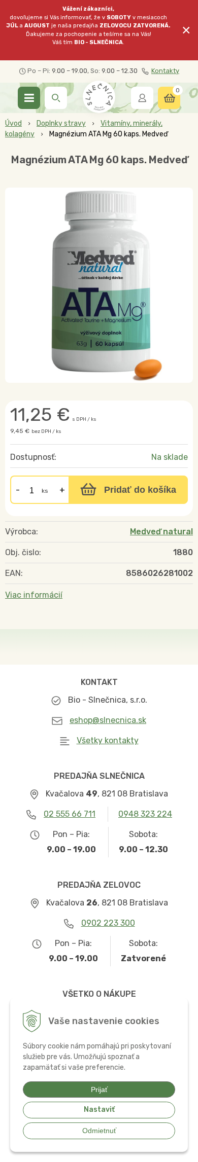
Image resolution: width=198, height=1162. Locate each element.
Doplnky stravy (61, 123)
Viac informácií (33, 595)
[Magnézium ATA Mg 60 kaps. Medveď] (99, 285)
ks (45, 490)
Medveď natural (161, 531)
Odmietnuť (99, 1131)
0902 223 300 (108, 923)
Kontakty (165, 71)
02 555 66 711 (69, 814)
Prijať (99, 1089)
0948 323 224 (145, 814)
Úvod (13, 123)
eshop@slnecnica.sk (108, 720)
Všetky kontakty (108, 740)
